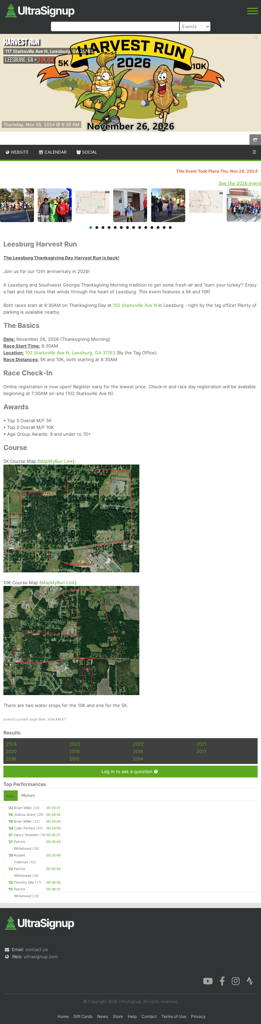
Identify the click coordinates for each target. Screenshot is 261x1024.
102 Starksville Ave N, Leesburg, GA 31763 (70, 352)
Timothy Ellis (24, 882)
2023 (74, 744)
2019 (74, 751)
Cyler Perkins (24, 828)
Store (118, 1016)
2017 (201, 751)
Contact (149, 1016)
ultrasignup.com (41, 956)
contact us (36, 949)
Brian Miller (23, 808)
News (102, 1016)
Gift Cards (82, 1016)
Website (19, 152)
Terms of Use (173, 1016)
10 (145, 227)
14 (170, 227)
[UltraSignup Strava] (250, 980)
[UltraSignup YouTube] (207, 980)
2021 (201, 744)
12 (158, 227)
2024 (11, 744)
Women (28, 795)
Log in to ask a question (128, 771)
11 (152, 227)
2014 (138, 759)
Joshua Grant (25, 814)
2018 (138, 751)
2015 (74, 759)
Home (63, 1016)
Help (132, 1016)
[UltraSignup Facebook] (222, 980)
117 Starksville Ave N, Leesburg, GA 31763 (49, 51)
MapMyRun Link (56, 461)
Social (89, 152)
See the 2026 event (240, 183)
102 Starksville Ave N (135, 305)
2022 (138, 744)
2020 (11, 751)
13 (164, 227)
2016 (11, 759)
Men (10, 796)
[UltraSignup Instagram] (235, 980)
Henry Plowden (26, 835)
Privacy (198, 1016)
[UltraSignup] (39, 10)
